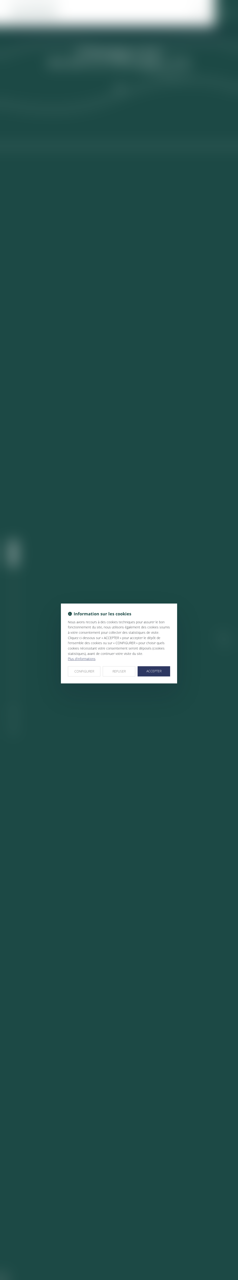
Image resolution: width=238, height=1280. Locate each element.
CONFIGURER (84, 671)
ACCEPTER (154, 671)
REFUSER (119, 671)
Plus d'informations (82, 658)
